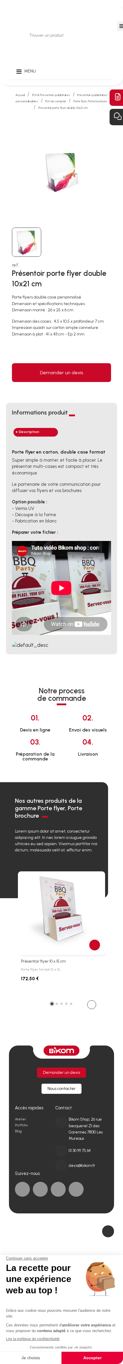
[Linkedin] (40, 1189)
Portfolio (21, 1125)
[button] (91, 1004)
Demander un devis (61, 372)
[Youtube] (58, 1189)
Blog (18, 1131)
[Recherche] (94, 35)
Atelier (20, 1119)
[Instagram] (76, 1189)
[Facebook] (22, 1189)
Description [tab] (29, 432)
